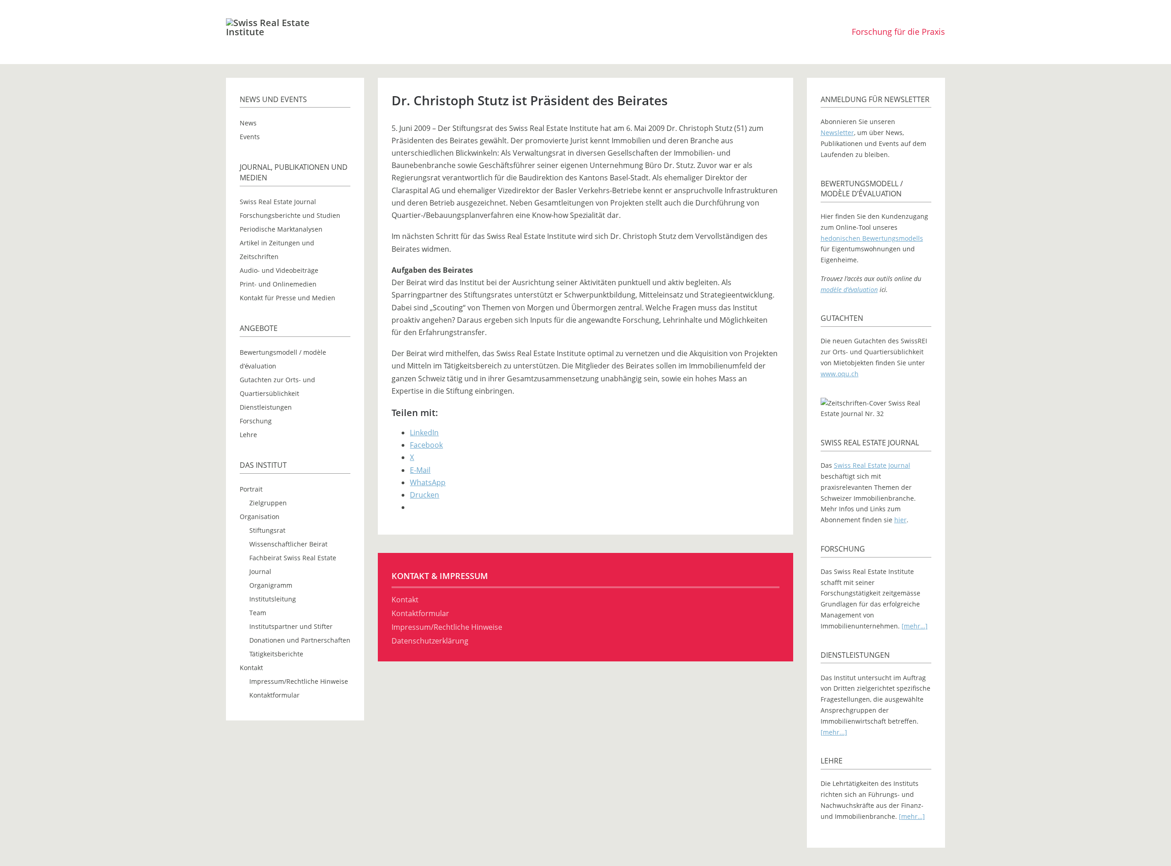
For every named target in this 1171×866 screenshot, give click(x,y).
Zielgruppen (268, 502)
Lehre (248, 434)
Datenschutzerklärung (430, 641)
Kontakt (251, 667)
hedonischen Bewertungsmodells (872, 238)
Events (250, 136)
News (248, 123)
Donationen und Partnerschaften (299, 640)
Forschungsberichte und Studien (290, 215)
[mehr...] (834, 732)
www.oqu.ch (840, 373)
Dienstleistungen (266, 407)
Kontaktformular (274, 695)
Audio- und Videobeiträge (279, 270)
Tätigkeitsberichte (276, 654)
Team (257, 612)
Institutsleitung (272, 599)
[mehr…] (915, 626)
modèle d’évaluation (849, 289)
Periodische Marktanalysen (281, 229)
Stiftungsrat (267, 530)
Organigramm (270, 585)
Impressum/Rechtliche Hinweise (298, 681)
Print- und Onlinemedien (278, 284)
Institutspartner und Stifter (291, 626)
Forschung (256, 421)
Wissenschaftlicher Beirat (288, 544)
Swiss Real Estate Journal (278, 201)
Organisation (259, 516)
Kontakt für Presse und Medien (287, 297)
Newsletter (837, 132)
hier (900, 519)
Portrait (251, 489)
